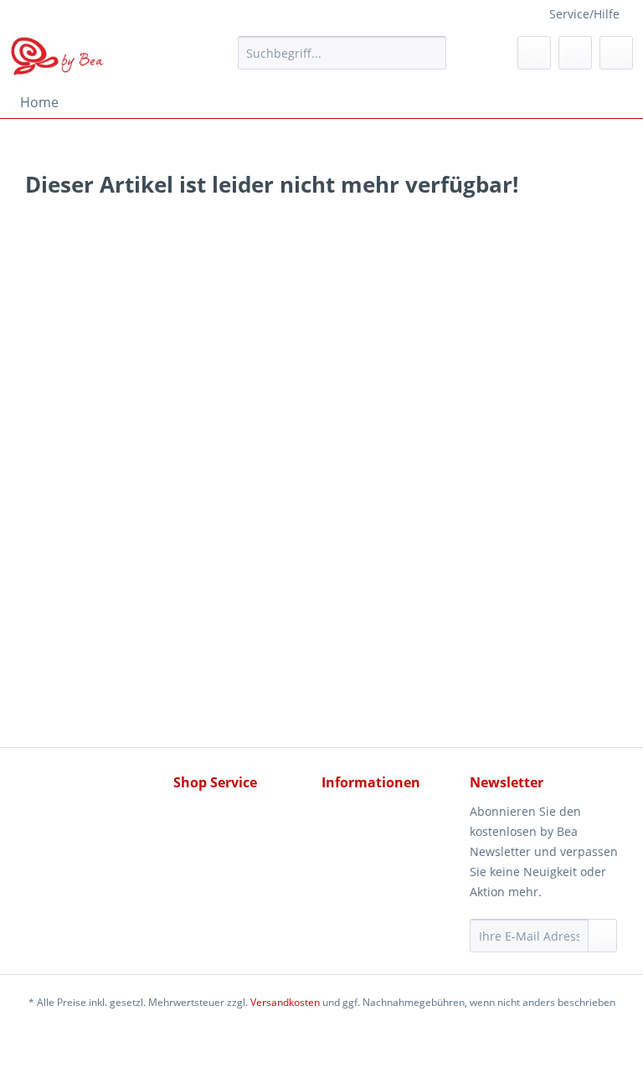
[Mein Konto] (575, 53)
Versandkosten (285, 1002)
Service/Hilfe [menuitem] (584, 14)
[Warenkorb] (616, 53)
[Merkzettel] (534, 53)
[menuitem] (342, 60)
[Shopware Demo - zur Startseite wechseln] (58, 57)
